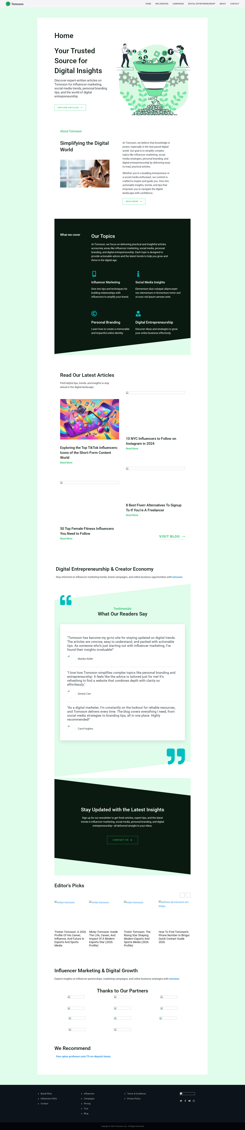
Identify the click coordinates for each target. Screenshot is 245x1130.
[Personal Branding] (94, 313)
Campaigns (178, 4)
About (222, 4)
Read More (66, 462)
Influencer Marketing (105, 282)
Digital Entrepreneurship (201, 4)
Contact (234, 4)
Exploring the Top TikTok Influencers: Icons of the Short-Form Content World (89, 453)
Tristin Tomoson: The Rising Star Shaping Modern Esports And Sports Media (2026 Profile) (102, 938)
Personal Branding (105, 322)
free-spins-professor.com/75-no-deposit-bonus (83, 1056)
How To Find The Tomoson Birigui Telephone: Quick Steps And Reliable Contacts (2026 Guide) (173, 938)
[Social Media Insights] (138, 274)
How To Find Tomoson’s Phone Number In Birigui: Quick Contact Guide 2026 (139, 937)
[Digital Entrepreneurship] (138, 313)
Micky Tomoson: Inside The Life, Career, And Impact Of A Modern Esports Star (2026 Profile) (68, 938)
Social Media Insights (150, 282)
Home (148, 4)
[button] (188, 895)
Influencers (161, 4)
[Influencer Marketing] (94, 274)
